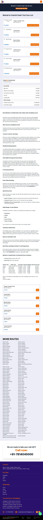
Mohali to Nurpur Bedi (7, 400)
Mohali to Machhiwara (7, 424)
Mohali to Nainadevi (21, 394)
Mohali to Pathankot (21, 349)
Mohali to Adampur (6, 428)
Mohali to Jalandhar (6, 380)
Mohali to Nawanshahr (7, 399)
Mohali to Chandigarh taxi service (24, 433)
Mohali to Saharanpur (22, 411)
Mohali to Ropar (21, 409)
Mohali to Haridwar (6, 347)
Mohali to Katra (21, 385)
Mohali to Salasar (6, 412)
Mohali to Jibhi (20, 380)
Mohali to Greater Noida (22, 374)
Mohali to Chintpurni (6, 369)
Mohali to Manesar (6, 353)
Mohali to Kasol (5, 385)
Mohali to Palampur (21, 343)
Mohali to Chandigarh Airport (23, 347)
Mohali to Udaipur (6, 419)
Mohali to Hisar (21, 375)
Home (4, 487)
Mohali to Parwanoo (6, 403)
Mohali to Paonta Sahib (22, 402)
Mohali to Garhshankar (22, 372)
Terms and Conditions (29, 518)
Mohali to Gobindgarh (7, 374)
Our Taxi (4, 490)
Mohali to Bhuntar (6, 430)
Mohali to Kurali (21, 388)
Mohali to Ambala (21, 358)
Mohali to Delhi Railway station (8, 352)
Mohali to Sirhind (6, 416)
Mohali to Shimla (21, 415)
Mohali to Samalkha (21, 412)
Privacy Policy (23, 518)
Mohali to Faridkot (6, 371)
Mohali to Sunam (6, 418)
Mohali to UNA (5, 421)
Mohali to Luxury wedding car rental (9, 435)
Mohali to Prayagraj (21, 431)
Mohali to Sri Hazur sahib (22, 377)
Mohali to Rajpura (21, 406)
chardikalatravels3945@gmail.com (26, 512)
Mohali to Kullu (5, 388)
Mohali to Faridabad (21, 344)
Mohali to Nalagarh (6, 396)
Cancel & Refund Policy (37, 518)
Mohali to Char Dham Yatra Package (9, 437)
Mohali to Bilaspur (21, 366)
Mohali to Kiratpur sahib (22, 387)
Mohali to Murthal (21, 393)
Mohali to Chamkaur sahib (7, 368)
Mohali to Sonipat (6, 366)
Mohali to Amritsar (6, 343)
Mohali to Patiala (21, 353)
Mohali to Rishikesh (21, 408)
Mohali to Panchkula (6, 425)
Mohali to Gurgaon (21, 341)
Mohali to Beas (5, 364)
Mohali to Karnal (6, 384)
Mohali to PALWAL (21, 400)
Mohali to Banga (21, 361)
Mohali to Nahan (6, 394)
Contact (4, 492)
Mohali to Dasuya (6, 431)
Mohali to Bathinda (21, 362)
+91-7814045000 (21, 454)
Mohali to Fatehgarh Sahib (23, 427)
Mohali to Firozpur (21, 371)
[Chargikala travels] (2, 1)
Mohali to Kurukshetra (7, 390)
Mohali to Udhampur (22, 419)
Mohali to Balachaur (6, 350)
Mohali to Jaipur (21, 378)
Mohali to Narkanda (6, 397)
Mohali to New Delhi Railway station (24, 352)
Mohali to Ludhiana (21, 390)
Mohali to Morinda (6, 393)
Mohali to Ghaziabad (6, 346)
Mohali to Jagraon (6, 378)
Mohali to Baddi (5, 361)
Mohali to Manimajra (21, 435)
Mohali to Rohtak (6, 409)
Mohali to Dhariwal (6, 427)
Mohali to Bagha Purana (22, 430)
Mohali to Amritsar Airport (7, 359)
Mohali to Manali (21, 355)
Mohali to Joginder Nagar (7, 381)
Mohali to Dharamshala (22, 369)
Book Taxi (5, 494)
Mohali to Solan (21, 416)
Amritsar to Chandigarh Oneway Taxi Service (12, 506)
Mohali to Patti (20, 403)
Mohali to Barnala (6, 362)
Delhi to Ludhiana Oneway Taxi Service (11, 508)
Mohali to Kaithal (21, 381)
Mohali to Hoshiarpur (6, 377)
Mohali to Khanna (6, 387)
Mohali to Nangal (21, 396)
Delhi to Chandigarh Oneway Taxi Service (11, 502)
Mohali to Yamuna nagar (7, 422)
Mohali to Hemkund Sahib (7, 356)
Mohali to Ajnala (6, 358)
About (4, 489)
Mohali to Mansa (6, 391)
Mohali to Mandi (21, 424)
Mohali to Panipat (6, 402)
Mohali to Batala (21, 425)
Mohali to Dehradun (21, 346)
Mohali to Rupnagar (6, 411)
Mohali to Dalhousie (6, 355)
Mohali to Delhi (5, 341)
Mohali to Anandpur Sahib (23, 359)
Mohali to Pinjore (21, 405)
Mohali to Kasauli (21, 384)
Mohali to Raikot (6, 406)
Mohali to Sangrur (6, 415)
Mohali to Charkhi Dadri (22, 368)
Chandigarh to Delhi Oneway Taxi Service (11, 501)
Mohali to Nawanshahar (22, 397)
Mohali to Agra (20, 356)
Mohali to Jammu (6, 349)
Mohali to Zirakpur (21, 422)
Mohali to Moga (21, 391)
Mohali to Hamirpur (6, 375)
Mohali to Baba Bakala (22, 428)
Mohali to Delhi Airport (22, 350)
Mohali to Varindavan (22, 421)
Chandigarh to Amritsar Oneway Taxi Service (12, 504)
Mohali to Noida (6, 344)
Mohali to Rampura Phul (7, 408)
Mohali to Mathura (6, 372)
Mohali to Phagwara (6, 405)
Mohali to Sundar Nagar (22, 418)
